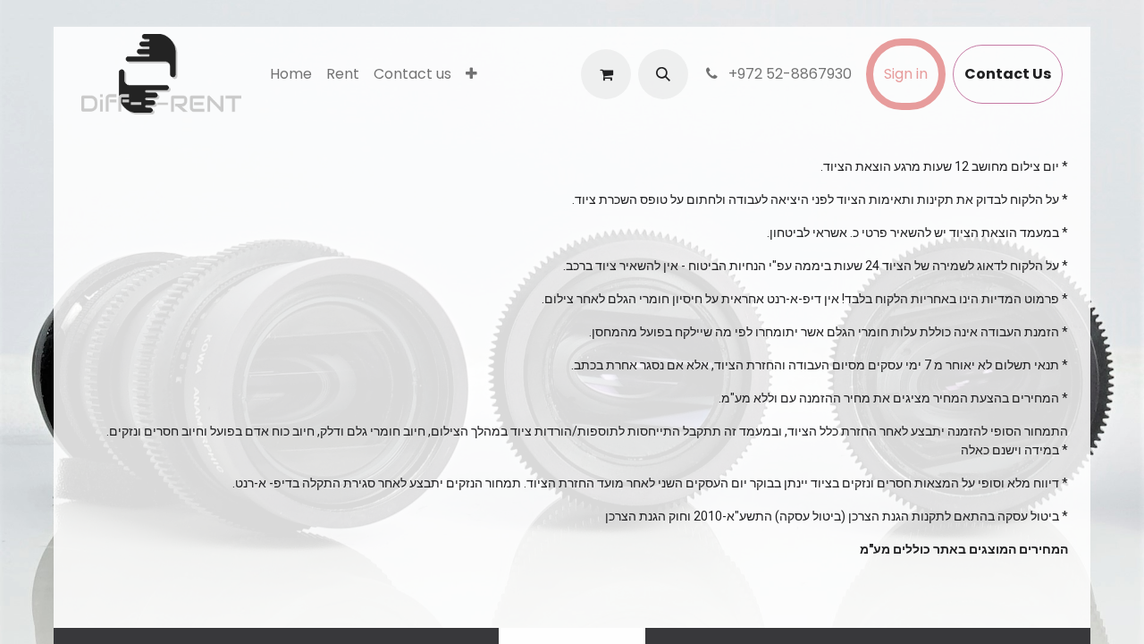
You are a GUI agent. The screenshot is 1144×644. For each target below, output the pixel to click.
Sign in (906, 74)
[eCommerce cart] (606, 74)
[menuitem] (291, 74)
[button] (663, 74)
